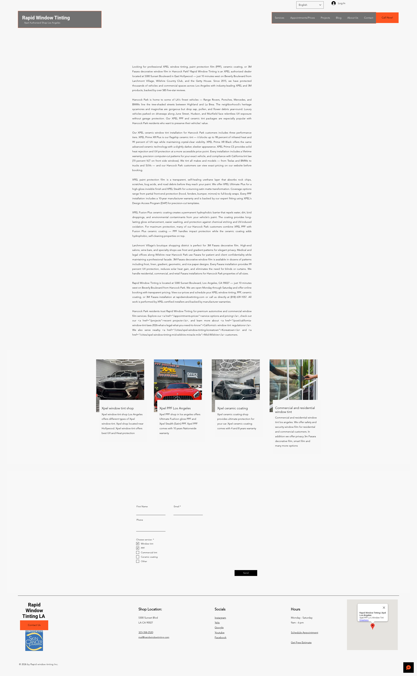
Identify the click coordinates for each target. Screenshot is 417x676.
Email (176, 506)
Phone (140, 520)
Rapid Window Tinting (46, 18)
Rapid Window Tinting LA (34, 610)
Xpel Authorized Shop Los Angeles (42, 22)
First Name (142, 506)
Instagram (220, 617)
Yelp (217, 622)
